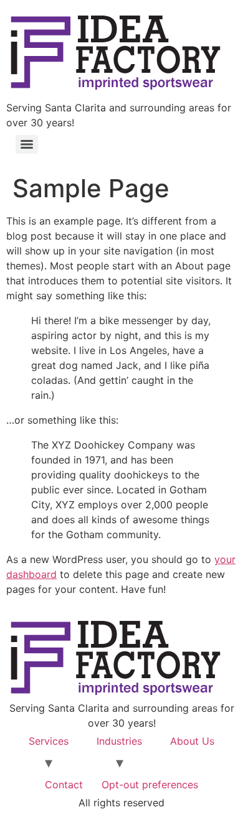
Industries (119, 741)
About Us (192, 741)
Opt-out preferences (150, 784)
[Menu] (27, 144)
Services (49, 741)
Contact (64, 784)
